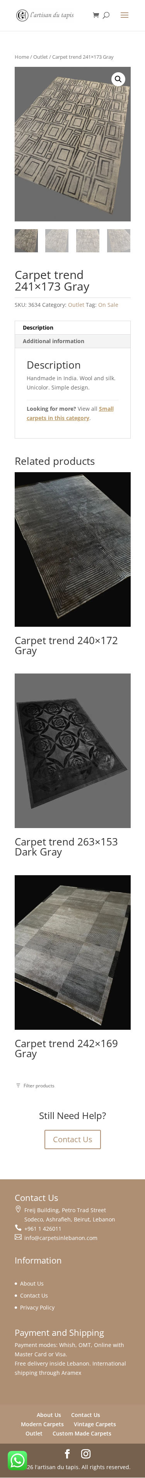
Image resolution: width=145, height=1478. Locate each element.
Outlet (40, 56)
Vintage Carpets (95, 1424)
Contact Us (72, 1139)
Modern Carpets (42, 1424)
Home (22, 56)
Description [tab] (38, 327)
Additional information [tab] (53, 341)
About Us (32, 1283)
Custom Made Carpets (82, 1433)
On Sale (108, 304)
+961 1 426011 (42, 1228)
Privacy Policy (37, 1307)
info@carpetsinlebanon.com (60, 1238)
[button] (118, 79)
